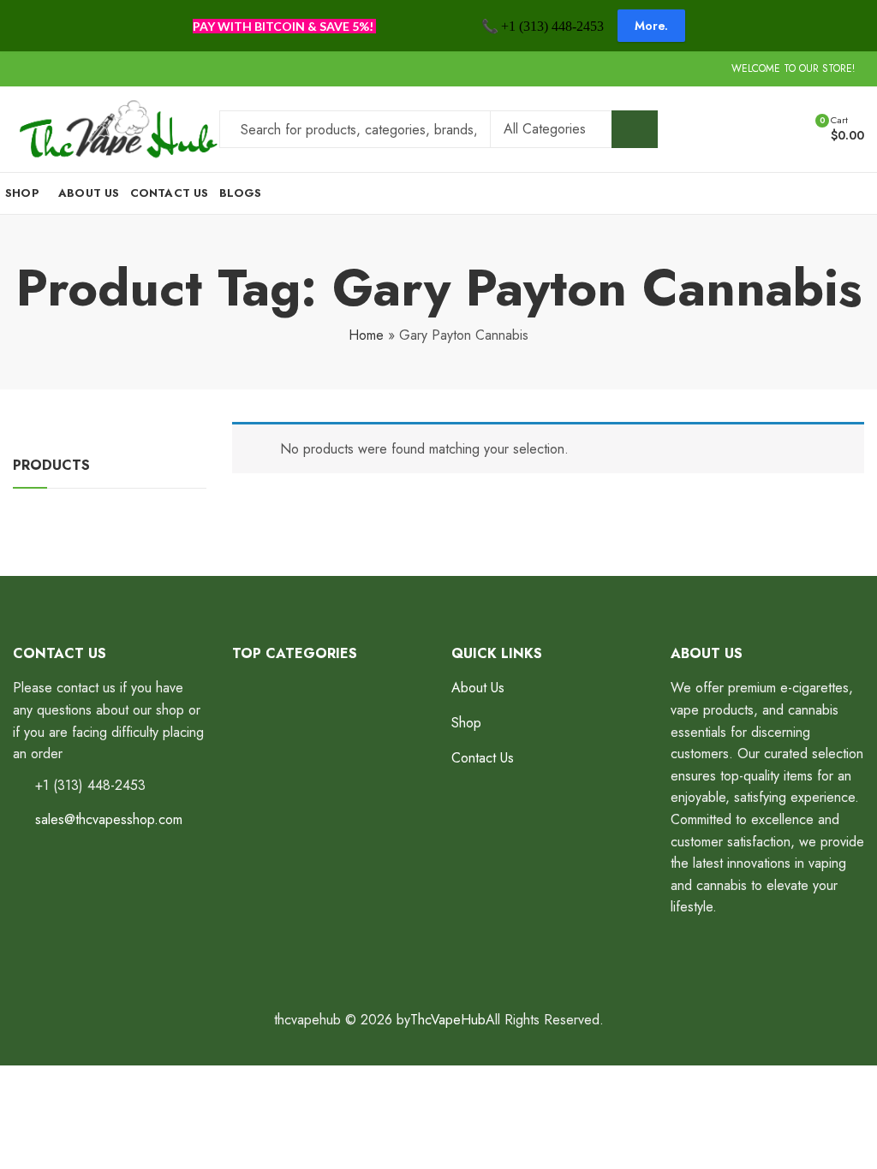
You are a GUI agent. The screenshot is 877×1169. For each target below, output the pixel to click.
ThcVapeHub (448, 1020)
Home (366, 335)
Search (635, 129)
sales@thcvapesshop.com (108, 819)
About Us (477, 687)
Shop (466, 723)
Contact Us (482, 758)
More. (651, 25)
